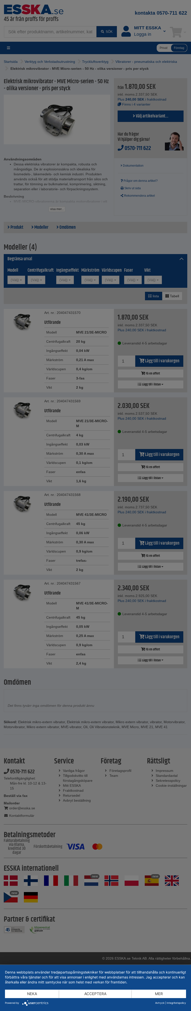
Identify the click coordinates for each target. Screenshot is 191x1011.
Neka (32, 993)
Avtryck (159, 1002)
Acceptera (95, 993)
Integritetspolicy (176, 1002)
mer (159, 993)
